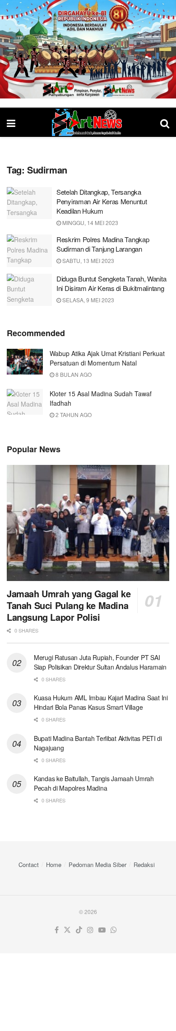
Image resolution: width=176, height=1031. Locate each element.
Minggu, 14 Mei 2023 (89, 222)
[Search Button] (164, 122)
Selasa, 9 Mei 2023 (87, 300)
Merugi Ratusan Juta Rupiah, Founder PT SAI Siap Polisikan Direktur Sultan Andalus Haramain (100, 662)
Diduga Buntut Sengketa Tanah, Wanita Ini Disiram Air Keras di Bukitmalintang (111, 283)
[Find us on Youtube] (102, 930)
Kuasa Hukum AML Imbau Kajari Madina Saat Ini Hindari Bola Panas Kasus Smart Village (101, 702)
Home (53, 864)
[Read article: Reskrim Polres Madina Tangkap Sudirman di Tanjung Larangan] (29, 250)
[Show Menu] (11, 122)
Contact (29, 864)
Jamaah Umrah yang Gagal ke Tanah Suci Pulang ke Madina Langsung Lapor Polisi (69, 605)
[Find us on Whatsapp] (114, 930)
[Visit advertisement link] (88, 49)
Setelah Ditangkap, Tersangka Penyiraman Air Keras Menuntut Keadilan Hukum (101, 201)
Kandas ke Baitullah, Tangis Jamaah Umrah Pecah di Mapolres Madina (94, 783)
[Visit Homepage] (88, 122)
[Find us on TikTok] (79, 930)
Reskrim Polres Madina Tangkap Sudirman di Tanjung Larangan (102, 243)
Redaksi (144, 864)
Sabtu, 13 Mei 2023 (87, 260)
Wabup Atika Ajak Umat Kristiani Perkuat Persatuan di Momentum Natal (107, 358)
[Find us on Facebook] (57, 930)
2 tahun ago (73, 414)
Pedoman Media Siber (97, 864)
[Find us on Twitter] (67, 930)
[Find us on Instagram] (90, 930)
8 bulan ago (73, 374)
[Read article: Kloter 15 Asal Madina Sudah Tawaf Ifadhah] (25, 402)
